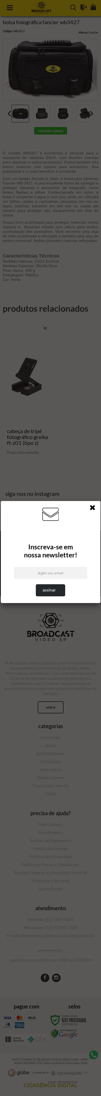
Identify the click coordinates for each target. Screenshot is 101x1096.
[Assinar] (50, 590)
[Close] (94, 508)
